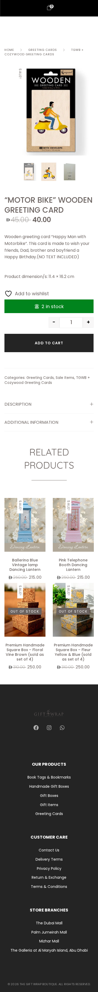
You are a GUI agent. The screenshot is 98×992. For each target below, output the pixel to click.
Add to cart (49, 343)
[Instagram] (49, 727)
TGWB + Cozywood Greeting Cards (44, 52)
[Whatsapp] (62, 727)
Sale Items (65, 377)
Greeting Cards (42, 50)
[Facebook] (36, 727)
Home (9, 50)
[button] (43, 512)
